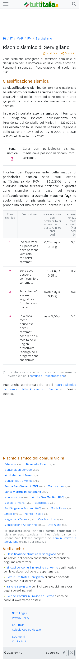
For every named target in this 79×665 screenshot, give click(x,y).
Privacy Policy (20, 618)
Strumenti (18, 636)
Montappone (59, 486)
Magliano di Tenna (19, 519)
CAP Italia (18, 625)
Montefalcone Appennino (24, 525)
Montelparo (45, 502)
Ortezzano (58, 525)
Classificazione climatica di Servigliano (31, 554)
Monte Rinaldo (37, 514)
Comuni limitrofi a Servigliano (25, 577)
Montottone (62, 508)
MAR (20, 38)
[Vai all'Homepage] (41, 4)
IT (11, 38)
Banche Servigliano (19, 586)
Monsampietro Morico (22, 480)
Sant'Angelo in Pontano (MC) (26, 508)
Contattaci (19, 641)
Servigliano (43, 38)
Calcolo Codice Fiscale (26, 629)
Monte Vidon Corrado (21, 469)
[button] (73, 4)
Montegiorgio (16, 497)
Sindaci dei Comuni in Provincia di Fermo (32, 567)
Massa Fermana (17, 502)
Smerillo (13, 514)
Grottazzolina (50, 519)
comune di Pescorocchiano (47, 376)
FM (29, 38)
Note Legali (19, 613)
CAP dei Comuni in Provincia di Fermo (30, 596)
